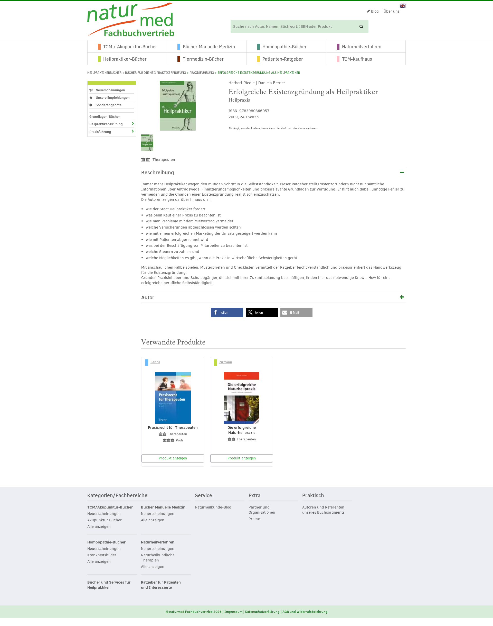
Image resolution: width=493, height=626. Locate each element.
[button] (227, 312)
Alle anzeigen (99, 526)
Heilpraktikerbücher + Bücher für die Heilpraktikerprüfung (136, 73)
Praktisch (313, 495)
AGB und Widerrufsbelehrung (305, 611)
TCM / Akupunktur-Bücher (130, 47)
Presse (254, 518)
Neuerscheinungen (110, 90)
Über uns (392, 11)
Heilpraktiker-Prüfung (106, 124)
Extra (255, 495)
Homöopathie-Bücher (284, 47)
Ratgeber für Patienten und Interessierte (161, 585)
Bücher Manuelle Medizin (209, 47)
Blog (374, 11)
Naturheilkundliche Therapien (158, 557)
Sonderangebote (108, 105)
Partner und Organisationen (262, 510)
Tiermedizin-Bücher (203, 59)
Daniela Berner (271, 83)
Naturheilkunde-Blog (213, 507)
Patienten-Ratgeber (282, 59)
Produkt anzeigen (173, 458)
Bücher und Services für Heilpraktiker (108, 585)
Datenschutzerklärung (262, 611)
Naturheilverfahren (361, 47)
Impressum (233, 611)
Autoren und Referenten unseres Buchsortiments (323, 510)
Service (203, 495)
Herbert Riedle (241, 83)
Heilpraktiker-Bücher (125, 59)
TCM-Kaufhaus (357, 59)
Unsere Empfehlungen (112, 97)
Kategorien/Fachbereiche (117, 495)
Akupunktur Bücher (104, 520)
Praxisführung (201, 73)
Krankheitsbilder (101, 555)
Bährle (155, 362)
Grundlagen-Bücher (104, 116)
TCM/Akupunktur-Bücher (110, 507)
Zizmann (225, 362)
